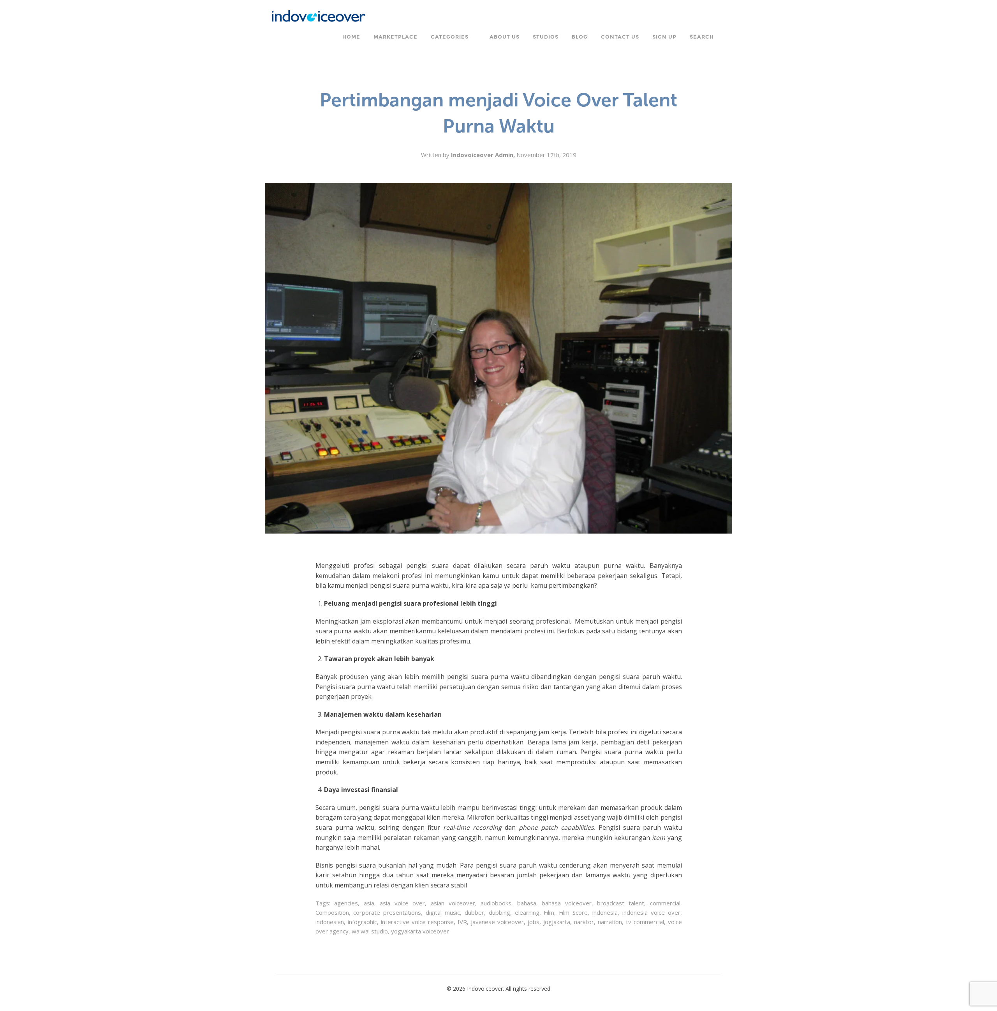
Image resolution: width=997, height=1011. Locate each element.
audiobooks (496, 903)
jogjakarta (556, 922)
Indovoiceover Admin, (483, 155)
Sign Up (664, 37)
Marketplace (395, 37)
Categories (450, 37)
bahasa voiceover (567, 903)
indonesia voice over (651, 912)
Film (549, 912)
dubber (474, 912)
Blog (580, 37)
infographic (362, 922)
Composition (332, 912)
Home (351, 37)
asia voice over (402, 903)
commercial (665, 903)
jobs (533, 922)
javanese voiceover (497, 922)
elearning (527, 912)
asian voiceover (453, 903)
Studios (545, 37)
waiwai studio (370, 931)
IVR (462, 922)
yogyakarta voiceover (420, 931)
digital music (443, 912)
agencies (346, 903)
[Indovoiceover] (321, 15)
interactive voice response (417, 922)
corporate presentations (387, 912)
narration (610, 922)
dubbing (499, 912)
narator (584, 922)
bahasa (526, 903)
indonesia (605, 912)
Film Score (573, 912)
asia (369, 903)
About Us (505, 37)
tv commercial (645, 922)
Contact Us (620, 37)
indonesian (329, 922)
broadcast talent (620, 903)
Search (702, 37)
